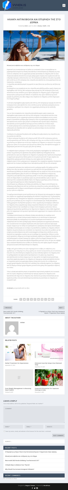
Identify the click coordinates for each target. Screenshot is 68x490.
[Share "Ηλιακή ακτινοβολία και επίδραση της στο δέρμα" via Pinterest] (35, 299)
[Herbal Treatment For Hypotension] (19, 352)
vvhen (26, 26)
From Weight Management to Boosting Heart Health (18, 389)
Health (44, 26)
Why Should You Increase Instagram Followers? (19, 469)
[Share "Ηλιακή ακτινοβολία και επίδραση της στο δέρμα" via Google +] (28, 299)
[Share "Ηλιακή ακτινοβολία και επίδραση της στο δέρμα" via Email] (49, 299)
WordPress (47, 485)
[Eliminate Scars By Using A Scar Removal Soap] (49, 352)
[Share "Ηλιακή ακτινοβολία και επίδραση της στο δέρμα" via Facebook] (21, 299)
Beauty (40, 26)
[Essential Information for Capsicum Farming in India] (49, 377)
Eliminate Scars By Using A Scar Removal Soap (48, 364)
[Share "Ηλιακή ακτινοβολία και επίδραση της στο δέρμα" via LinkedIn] (38, 299)
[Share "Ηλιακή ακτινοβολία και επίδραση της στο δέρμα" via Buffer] (42, 299)
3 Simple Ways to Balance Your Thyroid (17, 465)
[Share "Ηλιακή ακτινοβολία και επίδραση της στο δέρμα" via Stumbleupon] (45, 299)
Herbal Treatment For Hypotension (16, 363)
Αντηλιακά (10, 288)
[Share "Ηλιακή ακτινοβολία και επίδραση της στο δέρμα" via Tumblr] (31, 299)
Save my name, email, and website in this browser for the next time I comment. (28, 431)
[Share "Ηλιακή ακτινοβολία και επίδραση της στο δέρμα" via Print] (52, 299)
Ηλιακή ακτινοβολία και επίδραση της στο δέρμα (21, 456)
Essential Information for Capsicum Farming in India (47, 389)
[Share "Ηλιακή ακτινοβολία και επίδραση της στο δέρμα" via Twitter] (24, 299)
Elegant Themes (30, 485)
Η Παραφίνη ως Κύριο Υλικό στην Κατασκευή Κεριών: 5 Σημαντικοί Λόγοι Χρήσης (31, 452)
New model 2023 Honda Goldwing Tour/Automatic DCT (22, 460)
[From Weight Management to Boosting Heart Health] (19, 377)
